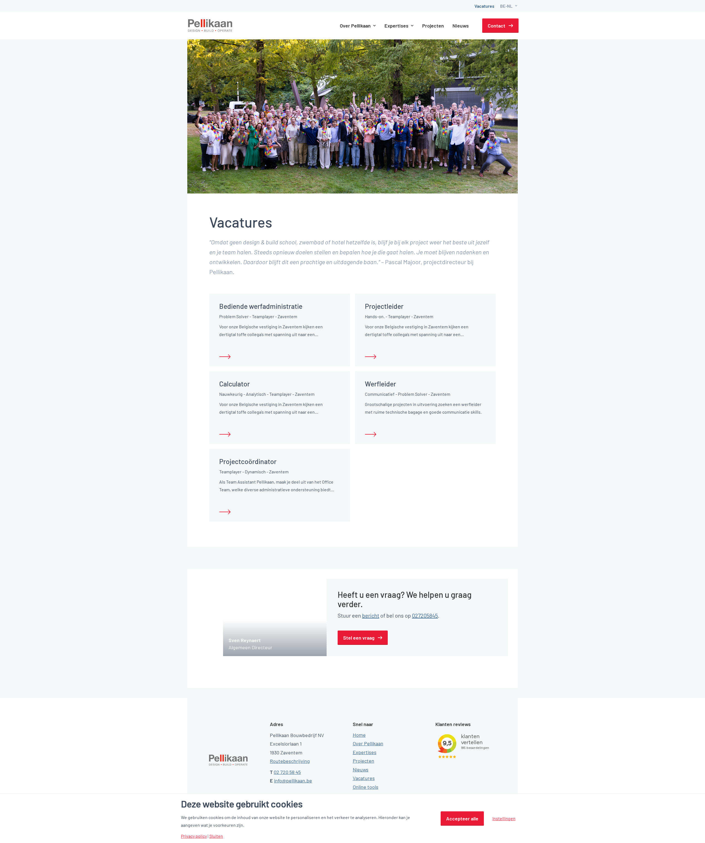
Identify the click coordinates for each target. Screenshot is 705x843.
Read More (225, 357)
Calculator (234, 384)
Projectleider (384, 306)
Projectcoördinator (247, 461)
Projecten (433, 26)
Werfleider (380, 384)
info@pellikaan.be (293, 780)
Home (359, 735)
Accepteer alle (462, 818)
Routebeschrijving (290, 761)
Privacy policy (194, 836)
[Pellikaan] (210, 25)
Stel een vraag (359, 638)
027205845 (425, 615)
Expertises (364, 752)
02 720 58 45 (287, 772)
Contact (496, 26)
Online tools (365, 787)
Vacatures (484, 6)
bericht (370, 615)
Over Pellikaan (368, 743)
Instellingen (504, 818)
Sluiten (216, 836)
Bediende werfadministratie (260, 306)
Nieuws (460, 26)
